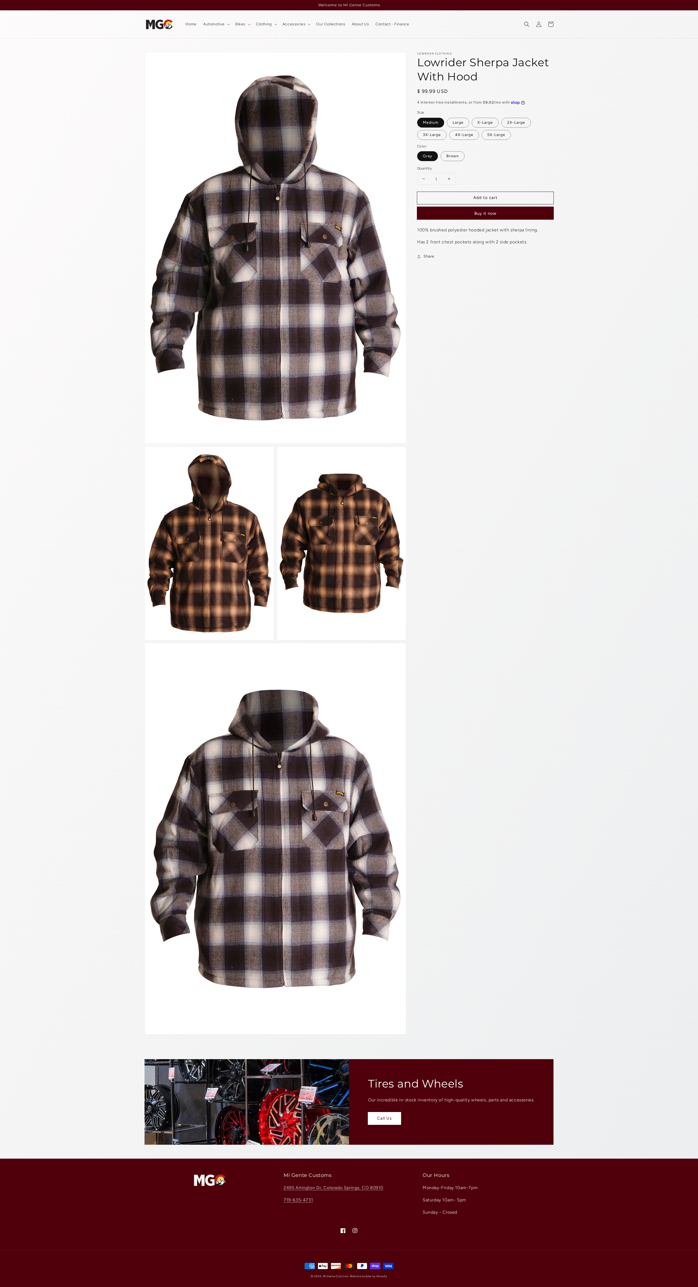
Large (458, 122)
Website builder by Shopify (368, 1276)
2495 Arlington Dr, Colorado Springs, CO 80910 (333, 1187)
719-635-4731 (298, 1200)
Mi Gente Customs (336, 1276)
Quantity (424, 168)
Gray (427, 156)
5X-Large (496, 134)
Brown (452, 156)
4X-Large (464, 134)
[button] (527, 24)
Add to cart (485, 197)
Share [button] (428, 256)
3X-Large (432, 134)
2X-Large (516, 122)
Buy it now (485, 213)
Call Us (384, 1118)
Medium (430, 122)
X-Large (485, 122)
